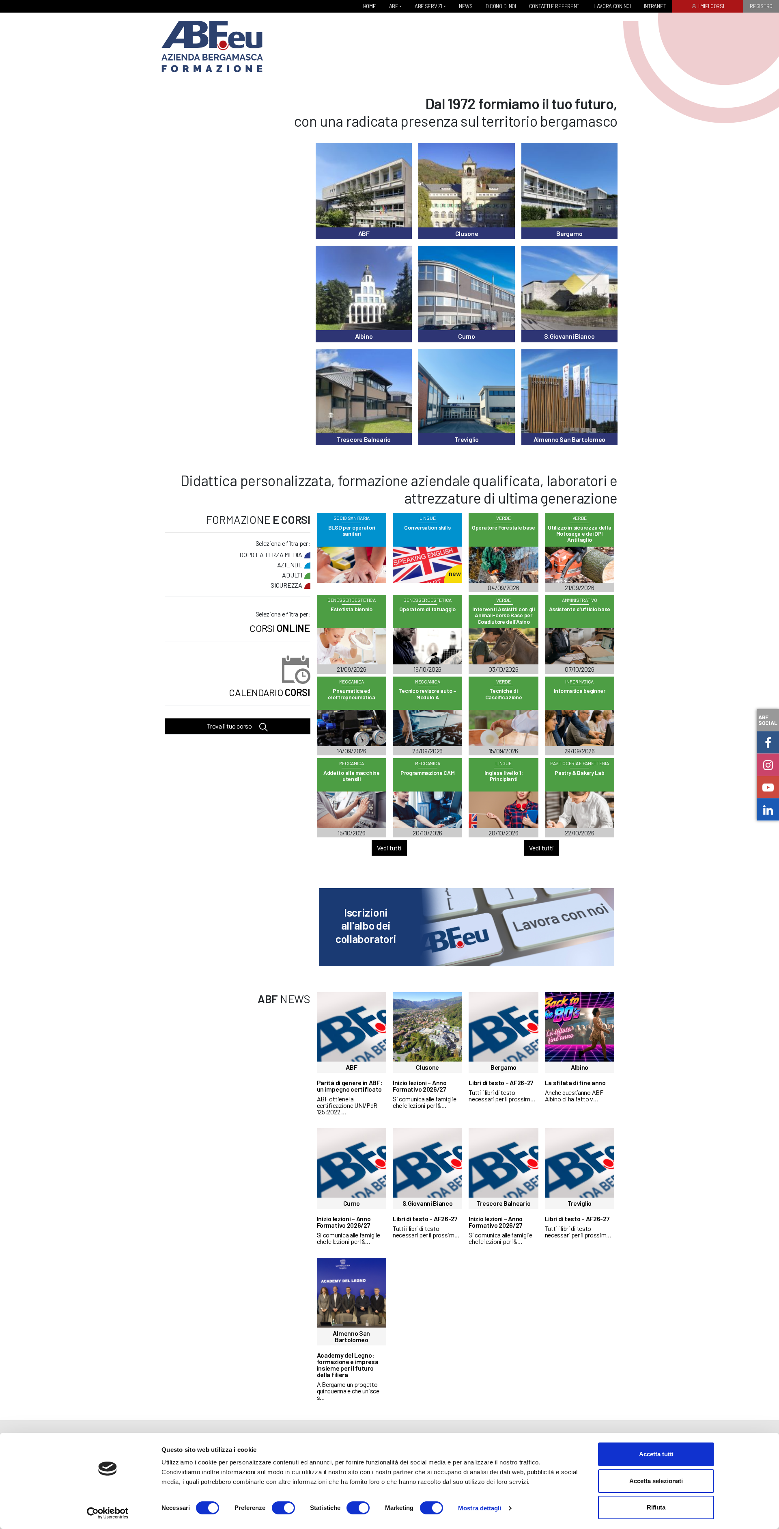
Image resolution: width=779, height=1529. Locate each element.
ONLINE (280, 628)
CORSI (269, 693)
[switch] (283, 1507)
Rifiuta (656, 1507)
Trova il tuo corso (230, 726)
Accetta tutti (656, 1454)
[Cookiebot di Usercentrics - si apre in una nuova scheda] (107, 1513)
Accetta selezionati (656, 1480)
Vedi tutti (389, 848)
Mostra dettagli (479, 1508)
